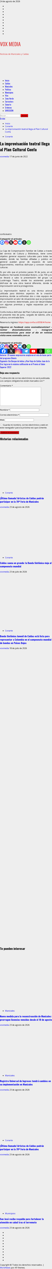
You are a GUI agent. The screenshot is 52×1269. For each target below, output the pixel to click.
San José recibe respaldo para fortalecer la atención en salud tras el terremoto (22, 1220)
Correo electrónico (9, 414)
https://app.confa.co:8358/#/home (34, 322)
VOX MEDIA (10, 44)
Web (2, 419)
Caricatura (9, 101)
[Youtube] (15, 242)
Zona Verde (9, 98)
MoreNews (5, 1267)
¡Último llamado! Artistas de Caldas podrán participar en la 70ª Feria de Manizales (22, 499)
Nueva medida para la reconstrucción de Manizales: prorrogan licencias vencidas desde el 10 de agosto (26, 1018)
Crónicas (8, 107)
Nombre (5, 409)
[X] (11, 242)
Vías (6, 95)
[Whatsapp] (29, 242)
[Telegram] (20, 242)
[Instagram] (6, 242)
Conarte (8, 104)
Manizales (9, 86)
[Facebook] (2, 242)
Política (8, 89)
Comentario (6, 385)
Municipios (9, 92)
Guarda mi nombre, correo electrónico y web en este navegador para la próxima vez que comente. (24, 426)
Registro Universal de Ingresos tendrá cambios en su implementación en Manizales (25, 1082)
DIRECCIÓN (9, 110)
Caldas (7, 83)
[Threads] (24, 242)
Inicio (7, 80)
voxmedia (4, 156)
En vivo (2, 118)
